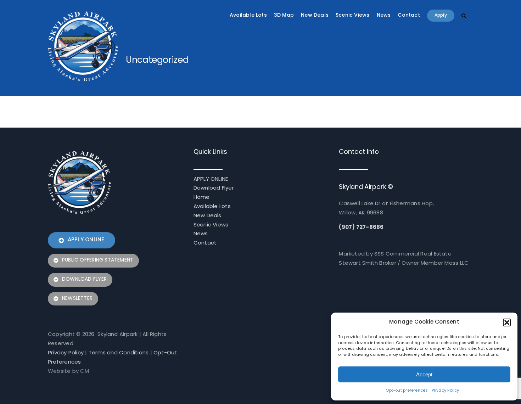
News (201, 234)
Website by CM (68, 371)
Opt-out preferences (407, 390)
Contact (205, 243)
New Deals (208, 216)
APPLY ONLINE (211, 179)
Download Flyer (214, 188)
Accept (424, 374)
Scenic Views (211, 225)
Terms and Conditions (119, 353)
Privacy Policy (445, 390)
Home (202, 197)
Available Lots (212, 206)
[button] (506, 322)
